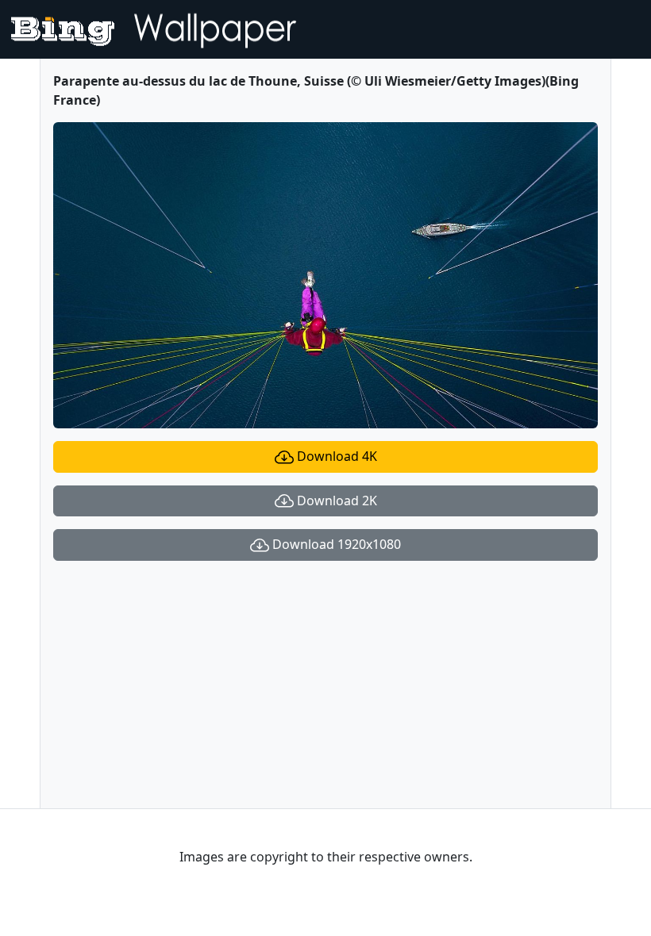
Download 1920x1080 (335, 544)
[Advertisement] (325, 684)
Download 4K (335, 456)
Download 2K (335, 500)
